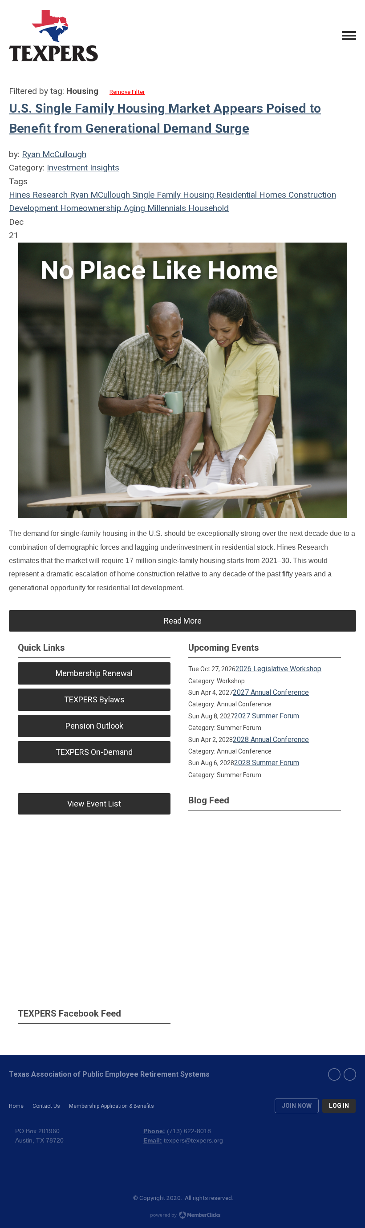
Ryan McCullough (54, 154)
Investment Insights (83, 167)
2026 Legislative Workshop (278, 669)
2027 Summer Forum (266, 716)
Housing (197, 195)
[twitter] (350, 1074)
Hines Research (38, 195)
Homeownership (90, 208)
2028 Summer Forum (266, 762)
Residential (235, 195)
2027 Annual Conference (271, 692)
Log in (339, 1105)
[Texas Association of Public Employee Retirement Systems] (53, 35)
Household (207, 208)
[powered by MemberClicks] (182, 1216)
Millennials (165, 208)
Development (33, 208)
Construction (311, 195)
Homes (271, 195)
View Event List (94, 803)
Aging (133, 208)
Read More (183, 620)
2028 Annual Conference (271, 739)
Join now (297, 1105)
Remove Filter (127, 92)
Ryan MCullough (99, 195)
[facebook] (334, 1074)
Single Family (155, 195)
